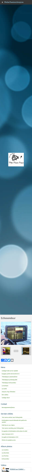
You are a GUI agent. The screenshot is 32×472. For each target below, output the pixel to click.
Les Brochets (5, 453)
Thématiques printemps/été (9, 379)
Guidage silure (6, 397)
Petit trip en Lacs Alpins (8, 425)
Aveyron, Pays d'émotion (8, 391)
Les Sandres (5, 450)
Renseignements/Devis (8, 407)
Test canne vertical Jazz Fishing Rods (12, 417)
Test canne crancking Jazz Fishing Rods (13, 428)
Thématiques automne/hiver (9, 376)
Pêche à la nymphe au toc (9, 440)
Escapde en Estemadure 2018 (10, 437)
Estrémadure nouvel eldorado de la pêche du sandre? (14, 421)
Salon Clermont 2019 (7, 434)
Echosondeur (5, 459)
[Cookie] (4, 468)
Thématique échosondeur (9, 382)
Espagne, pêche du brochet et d (10, 373)
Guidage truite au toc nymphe (10, 370)
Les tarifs (4, 388)
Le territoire (5, 385)
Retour (16, 350)
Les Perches (5, 456)
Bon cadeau (5, 394)
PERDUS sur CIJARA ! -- (17, 469)
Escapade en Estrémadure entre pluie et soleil (14, 431)
